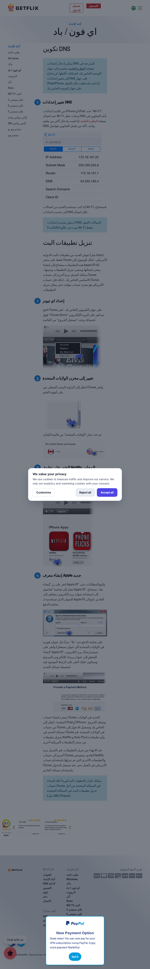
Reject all (85, 492)
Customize (43, 492)
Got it (75, 956)
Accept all (107, 492)
